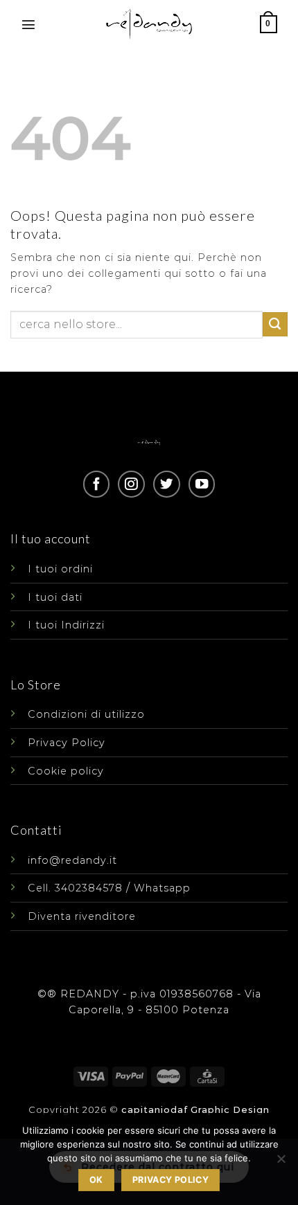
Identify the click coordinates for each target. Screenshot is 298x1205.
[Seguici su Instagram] (131, 484)
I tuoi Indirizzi (66, 625)
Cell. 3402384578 (75, 888)
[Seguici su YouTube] (202, 484)
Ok (96, 1180)
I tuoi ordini (60, 569)
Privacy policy (170, 1180)
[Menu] (29, 24)
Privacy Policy (66, 742)
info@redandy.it (72, 860)
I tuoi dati (55, 597)
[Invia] (275, 324)
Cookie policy (66, 771)
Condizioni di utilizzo (86, 714)
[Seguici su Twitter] (166, 484)
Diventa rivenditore (82, 916)
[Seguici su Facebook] (96, 484)
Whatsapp (162, 888)
